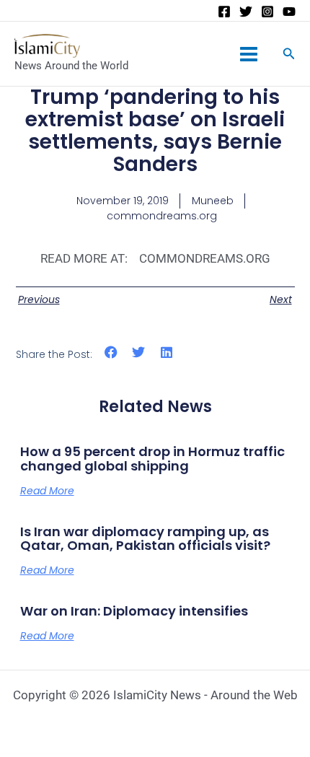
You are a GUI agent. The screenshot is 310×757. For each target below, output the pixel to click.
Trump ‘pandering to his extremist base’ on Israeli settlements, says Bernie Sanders (155, 130)
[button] (111, 352)
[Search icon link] (289, 55)
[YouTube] (289, 11)
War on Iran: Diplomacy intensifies (134, 611)
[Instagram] (267, 11)
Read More (47, 491)
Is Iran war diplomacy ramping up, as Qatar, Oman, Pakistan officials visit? (145, 538)
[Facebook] (224, 11)
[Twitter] (245, 11)
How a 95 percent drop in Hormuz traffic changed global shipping (152, 458)
